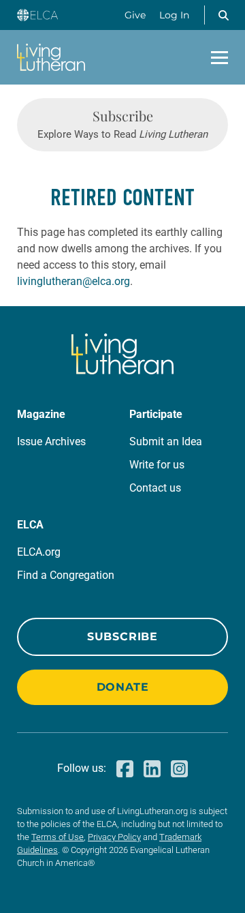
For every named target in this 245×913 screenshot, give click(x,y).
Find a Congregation (65, 575)
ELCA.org (39, 551)
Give (135, 15)
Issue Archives (51, 441)
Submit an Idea (165, 441)
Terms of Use (57, 837)
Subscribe (122, 636)
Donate (123, 686)
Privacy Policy (114, 837)
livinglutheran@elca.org (73, 281)
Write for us (156, 464)
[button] (223, 15)
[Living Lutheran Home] (51, 57)
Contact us (155, 487)
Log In (174, 15)
